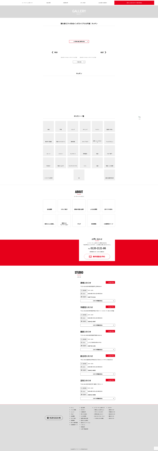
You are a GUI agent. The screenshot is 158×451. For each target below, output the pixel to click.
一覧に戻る (79, 62)
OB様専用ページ (74, 424)
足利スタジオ (111, 418)
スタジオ (109, 407)
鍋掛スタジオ (111, 416)
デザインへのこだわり (98, 412)
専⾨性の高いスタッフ (98, 414)
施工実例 (49, 2)
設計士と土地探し (84, 420)
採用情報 (73, 420)
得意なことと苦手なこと (99, 409)
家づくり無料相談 (74, 422)
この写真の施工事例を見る (79, 41)
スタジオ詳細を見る (97, 301)
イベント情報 (73, 409)
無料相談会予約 (99, 256)
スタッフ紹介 (83, 2)
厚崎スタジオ (111, 409)
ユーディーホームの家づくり (99, 407)
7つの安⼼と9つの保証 (98, 418)
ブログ (72, 414)
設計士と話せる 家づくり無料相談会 (134, 2)
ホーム (72, 407)
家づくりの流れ (84, 414)
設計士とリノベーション (85, 422)
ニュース (72, 412)
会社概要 (73, 416)
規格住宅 (83, 426)
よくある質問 (83, 416)
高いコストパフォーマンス (99, 416)
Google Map (111, 282)
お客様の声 (65, 2)
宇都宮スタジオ (112, 412)
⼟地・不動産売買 (84, 429)
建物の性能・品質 (84, 418)
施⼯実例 (83, 407)
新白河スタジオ (112, 414)
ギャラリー (83, 409)
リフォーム (83, 424)
